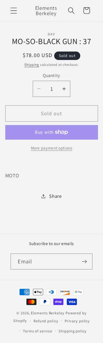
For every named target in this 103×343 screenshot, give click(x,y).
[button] (13, 10)
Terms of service (37, 330)
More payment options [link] (51, 148)
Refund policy (46, 320)
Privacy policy (77, 320)
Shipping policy (73, 330)
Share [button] (55, 196)
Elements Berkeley (47, 312)
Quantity (51, 75)
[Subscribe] (84, 262)
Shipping (31, 64)
